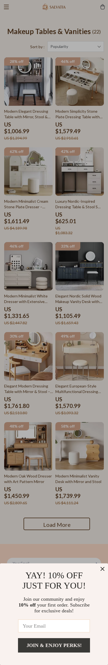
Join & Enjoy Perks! (54, 645)
